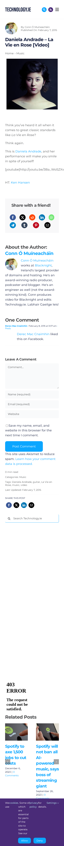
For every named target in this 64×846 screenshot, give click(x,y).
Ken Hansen (20, 182)
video (24, 485)
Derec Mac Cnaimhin (16, 326)
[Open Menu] (56, 9)
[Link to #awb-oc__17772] (44, 9)
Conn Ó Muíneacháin (37, 27)
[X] (22, 217)
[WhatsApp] (51, 217)
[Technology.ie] (18, 9)
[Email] (47, 225)
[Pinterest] (36, 225)
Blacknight (43, 265)
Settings (52, 802)
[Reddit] (32, 217)
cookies (13, 802)
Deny (40, 840)
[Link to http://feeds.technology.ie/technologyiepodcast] (50, 9)
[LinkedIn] (42, 217)
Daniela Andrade (28, 151)
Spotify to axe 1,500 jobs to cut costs (15, 728)
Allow (24, 840)
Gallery (16, 735)
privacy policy (34, 804)
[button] (7, 761)
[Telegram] (13, 225)
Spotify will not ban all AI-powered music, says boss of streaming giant (46, 728)
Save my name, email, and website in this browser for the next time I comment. (28, 430)
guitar (36, 481)
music (15, 485)
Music (22, 477)
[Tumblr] (24, 225)
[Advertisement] (30, 576)
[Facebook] (13, 217)
